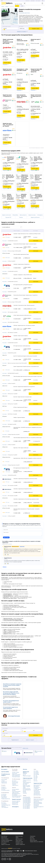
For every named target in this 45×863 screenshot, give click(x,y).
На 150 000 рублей (27, 799)
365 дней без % (37, 793)
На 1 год (35, 775)
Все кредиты (4, 769)
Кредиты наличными (6, 214)
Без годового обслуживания (37, 786)
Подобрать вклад (19, 843)
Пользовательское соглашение (17, 856)
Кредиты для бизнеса (35, 217)
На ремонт (3, 786)
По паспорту (3, 794)
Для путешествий (37, 794)
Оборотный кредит (27, 775)
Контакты (32, 837)
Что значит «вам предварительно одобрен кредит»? (11, 701)
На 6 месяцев (36, 774)
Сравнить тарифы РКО (20, 844)
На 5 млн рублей (26, 808)
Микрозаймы (15, 214)
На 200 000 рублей (27, 800)
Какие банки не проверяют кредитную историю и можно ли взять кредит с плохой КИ (12, 685)
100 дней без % (37, 791)
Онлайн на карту (15, 772)
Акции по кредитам (16, 796)
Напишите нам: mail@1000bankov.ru (7, 850)
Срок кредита (21, 26)
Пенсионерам (4, 779)
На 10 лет (35, 780)
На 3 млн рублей (26, 807)
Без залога (14, 780)
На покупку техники (5, 790)
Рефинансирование (27, 778)
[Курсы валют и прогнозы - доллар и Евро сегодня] (2, 859)
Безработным (4, 781)
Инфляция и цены (19, 841)
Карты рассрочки (23, 214)
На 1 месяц (36, 771)
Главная (2, 6)
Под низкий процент (16, 791)
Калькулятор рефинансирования (38, 802)
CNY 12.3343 (38, 0)
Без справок (3, 795)
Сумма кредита (5, 728)
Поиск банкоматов (5, 841)
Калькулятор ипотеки (38, 800)
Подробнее (5, 170)
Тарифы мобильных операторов (36, 841)
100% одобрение (4, 807)
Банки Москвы (4, 836)
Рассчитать (35, 735)
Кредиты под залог (16, 799)
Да (17, 5)
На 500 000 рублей (27, 802)
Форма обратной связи (29, 850)
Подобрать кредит (35, 28)
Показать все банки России (22, 758)
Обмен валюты (19, 840)
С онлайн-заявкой (37, 789)
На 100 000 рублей (27, 798)
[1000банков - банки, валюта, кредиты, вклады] (10, 859)
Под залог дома (15, 802)
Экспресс (14, 790)
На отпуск (3, 789)
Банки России (4, 837)
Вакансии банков (33, 840)
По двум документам (5, 798)
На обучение (4, 788)
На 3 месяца (36, 773)
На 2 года (35, 776)
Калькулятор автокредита (36, 805)
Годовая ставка (5, 733)
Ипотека (21, 217)
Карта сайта (32, 838)
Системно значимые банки (6, 840)
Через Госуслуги (15, 792)
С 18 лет (3, 780)
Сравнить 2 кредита (30, 739)
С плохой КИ (3, 803)
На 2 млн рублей (26, 806)
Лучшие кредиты (15, 789)
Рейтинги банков (4, 838)
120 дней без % (37, 792)
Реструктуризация (26, 788)
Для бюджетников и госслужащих (16, 794)
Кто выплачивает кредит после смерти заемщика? (10, 707)
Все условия (5, 240)
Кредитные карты (32, 214)
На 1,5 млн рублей (26, 804)
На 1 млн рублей (26, 803)
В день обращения (16, 775)
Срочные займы (5, 771)
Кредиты (6, 6)
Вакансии (35, 850)
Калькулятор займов (38, 803)
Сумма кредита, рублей (7, 26)
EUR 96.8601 (33, 0)
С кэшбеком (36, 788)
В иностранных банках (16, 795)
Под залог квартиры (16, 801)
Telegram (15, 850)
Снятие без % (36, 790)
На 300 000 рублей (27, 801)
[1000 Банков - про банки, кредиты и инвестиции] (7, 859)
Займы (17, 837)
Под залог (25, 793)
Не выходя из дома (16, 776)
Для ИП (24, 774)
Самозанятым (4, 782)
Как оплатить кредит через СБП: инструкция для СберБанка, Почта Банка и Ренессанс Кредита (11, 693)
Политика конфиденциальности (6, 856)
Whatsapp (21, 850)
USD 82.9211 (28, 0)
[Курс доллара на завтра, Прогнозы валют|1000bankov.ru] (5, 859)
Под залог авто (15, 781)
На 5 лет (35, 778)
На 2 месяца (36, 772)
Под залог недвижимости (15, 785)
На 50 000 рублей (26, 797)
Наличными (14, 773)
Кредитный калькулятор (39, 798)
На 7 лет (35, 779)
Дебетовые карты (19, 838)
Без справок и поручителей (4, 797)
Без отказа (3, 802)
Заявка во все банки (16, 774)
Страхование (32, 836)
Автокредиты (40, 214)
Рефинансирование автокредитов (27, 783)
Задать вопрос (6, 537)
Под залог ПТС (8, 217)
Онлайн (24, 792)
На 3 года (35, 777)
